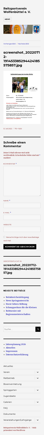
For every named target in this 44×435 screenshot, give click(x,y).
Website (7, 225)
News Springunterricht (17, 300)
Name (6, 201)
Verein (6, 372)
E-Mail (7, 213)
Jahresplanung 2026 (16, 344)
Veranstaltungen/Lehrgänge (17, 420)
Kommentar (10, 164)
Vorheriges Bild (9, 44)
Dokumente (9, 414)
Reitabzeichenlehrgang (17, 297)
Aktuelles (10, 347)
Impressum (11, 351)
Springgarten (10, 390)
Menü (7, 19)
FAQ (5, 408)
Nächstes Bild (23, 44)
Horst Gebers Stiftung (16, 304)
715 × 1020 (18, 129)
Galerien (7, 402)
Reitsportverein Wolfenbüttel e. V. (17, 10)
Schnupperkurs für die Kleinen (21, 307)
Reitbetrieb (9, 378)
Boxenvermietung (12, 384)
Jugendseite (9, 396)
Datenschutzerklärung (17, 354)
